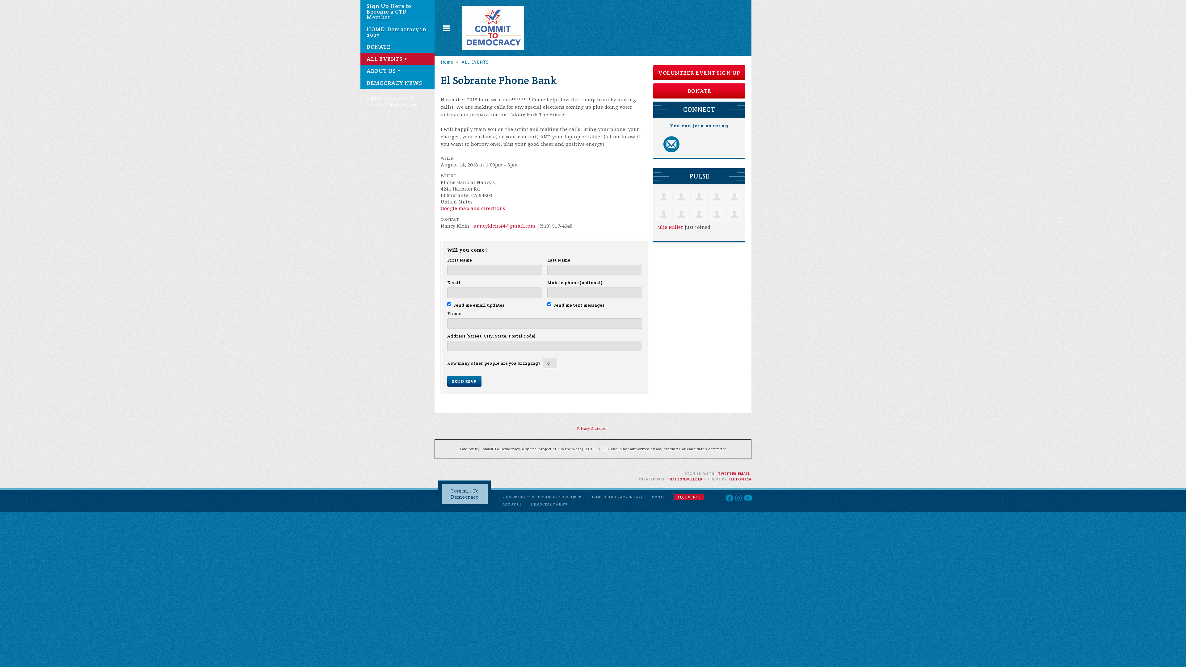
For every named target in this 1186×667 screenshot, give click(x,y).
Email (454, 282)
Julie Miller (669, 227)
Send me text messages (579, 305)
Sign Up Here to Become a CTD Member (389, 11)
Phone (454, 313)
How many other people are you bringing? (493, 363)
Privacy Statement (593, 429)
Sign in (374, 98)
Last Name (558, 260)
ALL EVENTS (385, 58)
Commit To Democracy (464, 494)
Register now (403, 104)
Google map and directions (473, 208)
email (744, 474)
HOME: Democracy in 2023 (396, 32)
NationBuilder (686, 479)
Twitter (727, 474)
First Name (459, 260)
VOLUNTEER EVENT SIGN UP (699, 72)
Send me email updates (479, 305)
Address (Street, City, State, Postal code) (491, 336)
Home (447, 62)
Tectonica (739, 479)
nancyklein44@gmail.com (504, 226)
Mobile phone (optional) (575, 282)
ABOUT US (382, 70)
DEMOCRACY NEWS (394, 82)
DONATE (378, 46)
